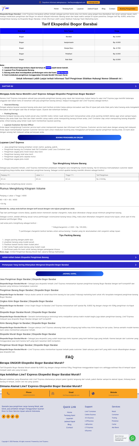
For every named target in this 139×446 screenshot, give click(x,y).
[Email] (52, 393)
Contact (112, 9)
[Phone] (8, 393)
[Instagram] (8, 416)
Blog (103, 9)
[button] (69, 86)
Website (113, 392)
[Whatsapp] (17, 416)
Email (71, 392)
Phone (28, 392)
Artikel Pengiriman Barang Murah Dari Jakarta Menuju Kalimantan (37, 252)
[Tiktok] (13, 416)
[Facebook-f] (4, 416)
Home (56, 9)
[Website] (93, 393)
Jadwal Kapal (92, 9)
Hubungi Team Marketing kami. (85, 19)
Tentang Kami (67, 9)
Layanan (80, 9)
